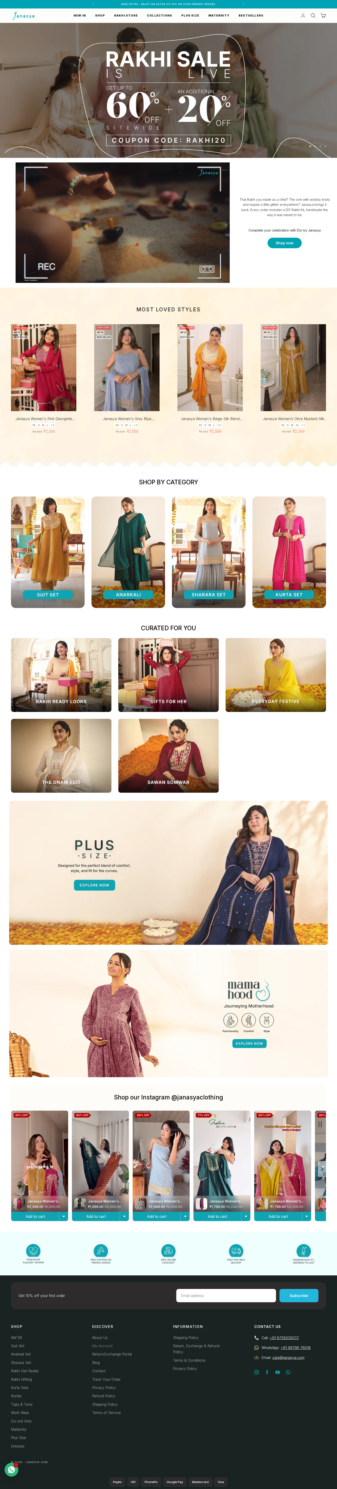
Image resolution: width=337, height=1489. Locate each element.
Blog (96, 1362)
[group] (168, 90)
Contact (98, 1371)
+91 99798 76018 (296, 1347)
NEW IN (80, 15)
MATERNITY (218, 15)
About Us (100, 1337)
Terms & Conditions (189, 1360)
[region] (168, 90)
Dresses (18, 1446)
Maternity (19, 1429)
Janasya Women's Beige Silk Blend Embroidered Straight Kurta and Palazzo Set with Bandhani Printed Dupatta (210, 419)
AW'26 (16, 1337)
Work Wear (20, 1412)
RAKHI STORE (126, 15)
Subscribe (299, 1295)
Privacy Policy (104, 1387)
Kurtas (16, 1396)
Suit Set (17, 1346)
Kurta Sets (19, 1387)
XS (34, 425)
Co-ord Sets (21, 1421)
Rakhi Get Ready (25, 1371)
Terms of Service (106, 1412)
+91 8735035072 (284, 1338)
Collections (159, 15)
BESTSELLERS (251, 15)
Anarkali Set (21, 1354)
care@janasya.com (288, 1357)
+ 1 (303, 425)
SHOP (100, 15)
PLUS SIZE (190, 15)
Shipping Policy (105, 1404)
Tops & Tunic (22, 1404)
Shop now (284, 243)
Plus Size (18, 1437)
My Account (102, 1346)
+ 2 (52, 425)
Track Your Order (106, 1379)
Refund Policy (103, 1396)
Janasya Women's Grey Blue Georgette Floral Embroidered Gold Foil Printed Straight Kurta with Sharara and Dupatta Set (126, 419)
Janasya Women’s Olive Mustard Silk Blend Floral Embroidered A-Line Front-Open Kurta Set (293, 419)
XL (297, 425)
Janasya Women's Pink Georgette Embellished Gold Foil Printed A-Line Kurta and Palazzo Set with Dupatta (44, 419)
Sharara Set (21, 1362)
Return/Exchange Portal (112, 1354)
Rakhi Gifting (21, 1379)
